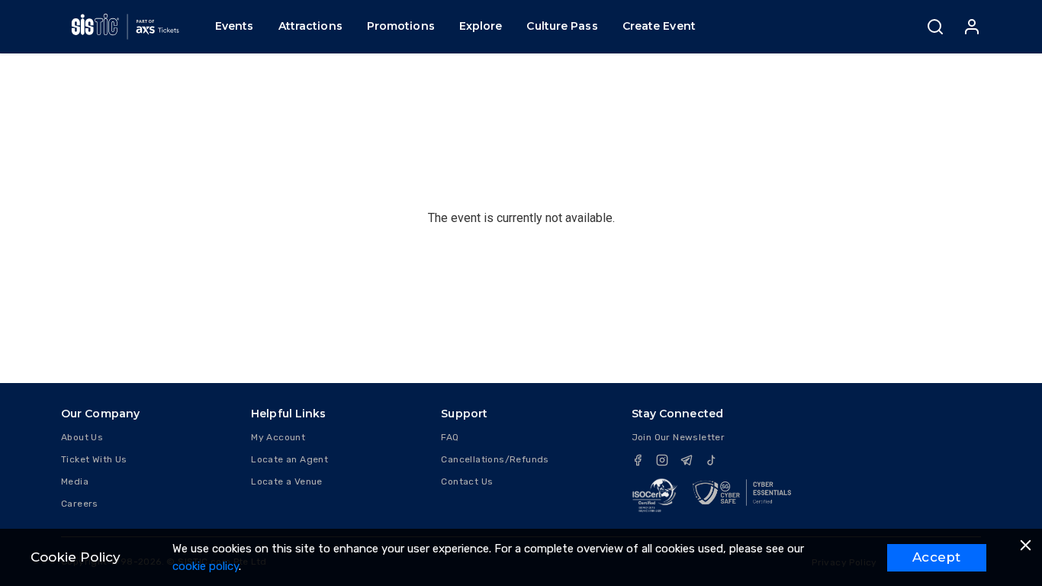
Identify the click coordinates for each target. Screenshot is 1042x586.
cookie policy (205, 566)
